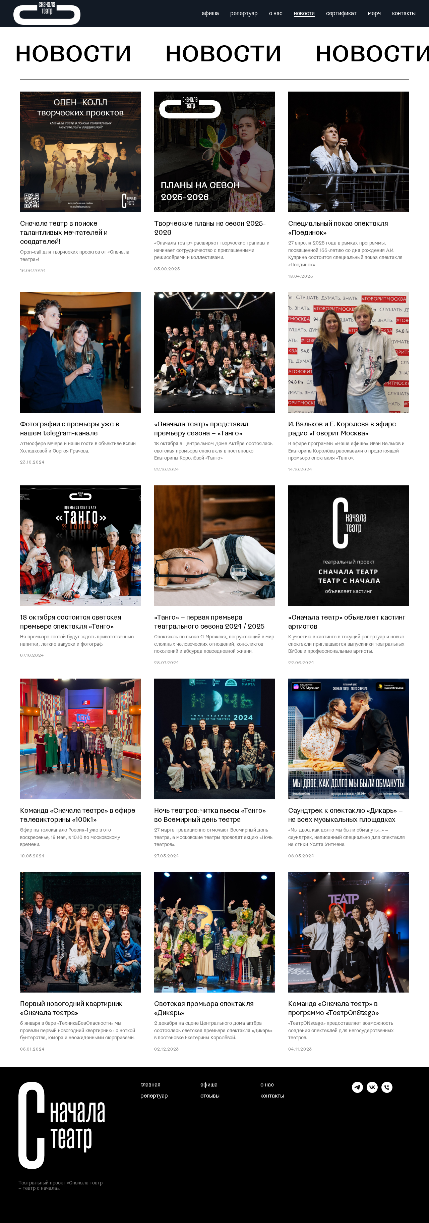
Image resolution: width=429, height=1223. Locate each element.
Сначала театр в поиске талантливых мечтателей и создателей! (64, 233)
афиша (210, 13)
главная (150, 1085)
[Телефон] (386, 1091)
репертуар (244, 13)
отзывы (210, 1096)
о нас (276, 13)
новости (304, 13)
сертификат (341, 13)
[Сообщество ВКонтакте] (372, 1091)
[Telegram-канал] (357, 1091)
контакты (404, 13)
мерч (374, 13)
